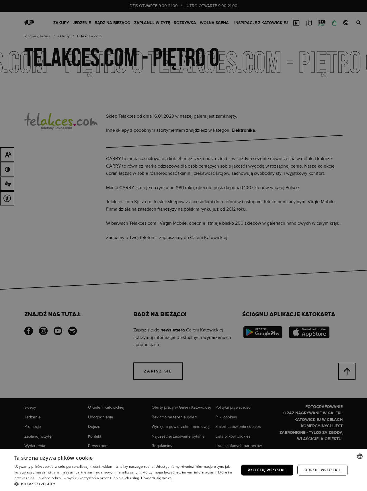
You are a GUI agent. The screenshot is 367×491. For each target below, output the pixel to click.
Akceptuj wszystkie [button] (267, 469)
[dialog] (183, 245)
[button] (123, 484)
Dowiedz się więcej (157, 478)
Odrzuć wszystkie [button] (322, 469)
